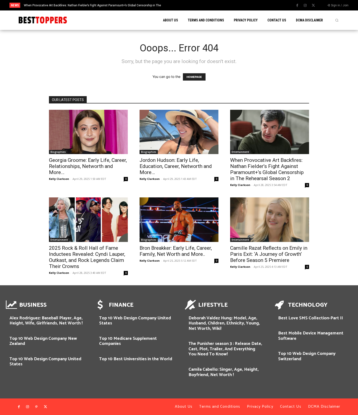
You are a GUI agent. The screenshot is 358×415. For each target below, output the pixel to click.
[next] (199, 5)
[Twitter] (313, 5)
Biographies (58, 152)
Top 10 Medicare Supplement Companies (128, 341)
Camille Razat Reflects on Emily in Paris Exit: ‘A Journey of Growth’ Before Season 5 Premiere (268, 254)
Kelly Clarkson (59, 179)
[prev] (191, 5)
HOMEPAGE (194, 77)
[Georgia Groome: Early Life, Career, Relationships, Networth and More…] (88, 132)
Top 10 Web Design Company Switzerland (307, 356)
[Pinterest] (36, 407)
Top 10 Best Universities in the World (135, 359)
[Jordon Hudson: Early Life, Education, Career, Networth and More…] (179, 132)
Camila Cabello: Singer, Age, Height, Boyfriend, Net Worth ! (223, 372)
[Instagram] (305, 5)
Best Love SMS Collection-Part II (310, 318)
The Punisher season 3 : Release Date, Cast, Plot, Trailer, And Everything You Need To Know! (225, 349)
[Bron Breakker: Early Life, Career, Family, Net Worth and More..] (179, 219)
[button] (337, 20)
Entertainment (240, 152)
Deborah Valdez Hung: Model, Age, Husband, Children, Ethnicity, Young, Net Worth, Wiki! (224, 323)
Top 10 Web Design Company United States (45, 361)
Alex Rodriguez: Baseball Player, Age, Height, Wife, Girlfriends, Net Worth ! (46, 320)
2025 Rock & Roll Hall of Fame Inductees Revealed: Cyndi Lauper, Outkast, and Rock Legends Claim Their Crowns (87, 257)
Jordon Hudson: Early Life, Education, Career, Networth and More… (176, 166)
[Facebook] (297, 5)
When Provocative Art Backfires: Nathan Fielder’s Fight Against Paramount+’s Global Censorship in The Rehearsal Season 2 (267, 169)
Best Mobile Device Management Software (310, 336)
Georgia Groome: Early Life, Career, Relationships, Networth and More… (88, 166)
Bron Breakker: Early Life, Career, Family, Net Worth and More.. (176, 251)
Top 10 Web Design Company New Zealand (43, 341)
